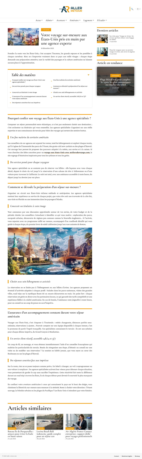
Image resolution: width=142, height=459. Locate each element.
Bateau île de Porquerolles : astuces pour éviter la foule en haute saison (20, 434)
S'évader (46, 29)
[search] (132, 9)
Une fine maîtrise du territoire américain (66, 80)
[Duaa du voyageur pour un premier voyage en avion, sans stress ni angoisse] (102, 51)
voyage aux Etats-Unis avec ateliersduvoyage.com (67, 152)
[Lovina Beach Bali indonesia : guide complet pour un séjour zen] (50, 422)
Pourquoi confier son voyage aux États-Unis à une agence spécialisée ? (28, 81)
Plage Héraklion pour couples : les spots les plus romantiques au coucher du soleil (115, 82)
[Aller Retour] (71, 9)
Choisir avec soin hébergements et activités (67, 92)
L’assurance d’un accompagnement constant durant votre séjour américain (29, 97)
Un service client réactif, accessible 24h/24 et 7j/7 (69, 96)
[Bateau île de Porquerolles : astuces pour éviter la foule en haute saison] (21, 422)
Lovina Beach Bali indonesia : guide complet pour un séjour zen (49, 434)
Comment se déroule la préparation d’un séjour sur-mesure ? (70, 87)
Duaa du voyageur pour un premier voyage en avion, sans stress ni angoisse (122, 51)
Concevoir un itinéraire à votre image (24, 92)
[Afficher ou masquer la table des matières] (62, 75)
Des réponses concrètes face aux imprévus (26, 102)
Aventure (12, 428)
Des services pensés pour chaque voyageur (26, 86)
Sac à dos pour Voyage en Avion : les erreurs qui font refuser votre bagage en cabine (121, 38)
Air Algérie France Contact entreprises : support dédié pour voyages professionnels (78, 434)
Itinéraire (70, 428)
